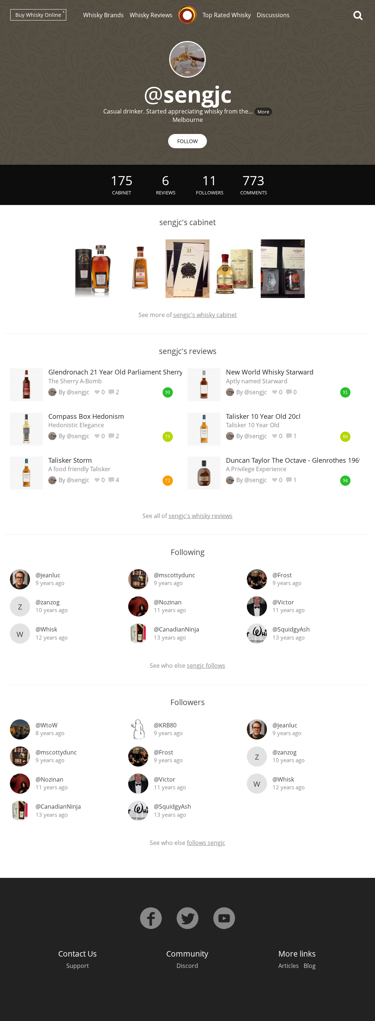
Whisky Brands (103, 15)
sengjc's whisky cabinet (205, 315)
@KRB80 (165, 725)
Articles (288, 966)
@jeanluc (48, 575)
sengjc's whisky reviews (200, 516)
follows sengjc (206, 843)
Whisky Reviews (151, 15)
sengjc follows (206, 666)
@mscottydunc (174, 575)
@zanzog (48, 602)
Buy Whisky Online (38, 14)
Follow (187, 141)
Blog (310, 966)
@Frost (282, 575)
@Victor (283, 602)
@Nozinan (168, 602)
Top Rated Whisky (227, 15)
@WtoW (46, 725)
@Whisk (46, 629)
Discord (187, 966)
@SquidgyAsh (291, 629)
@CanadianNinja (176, 629)
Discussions (273, 15)
